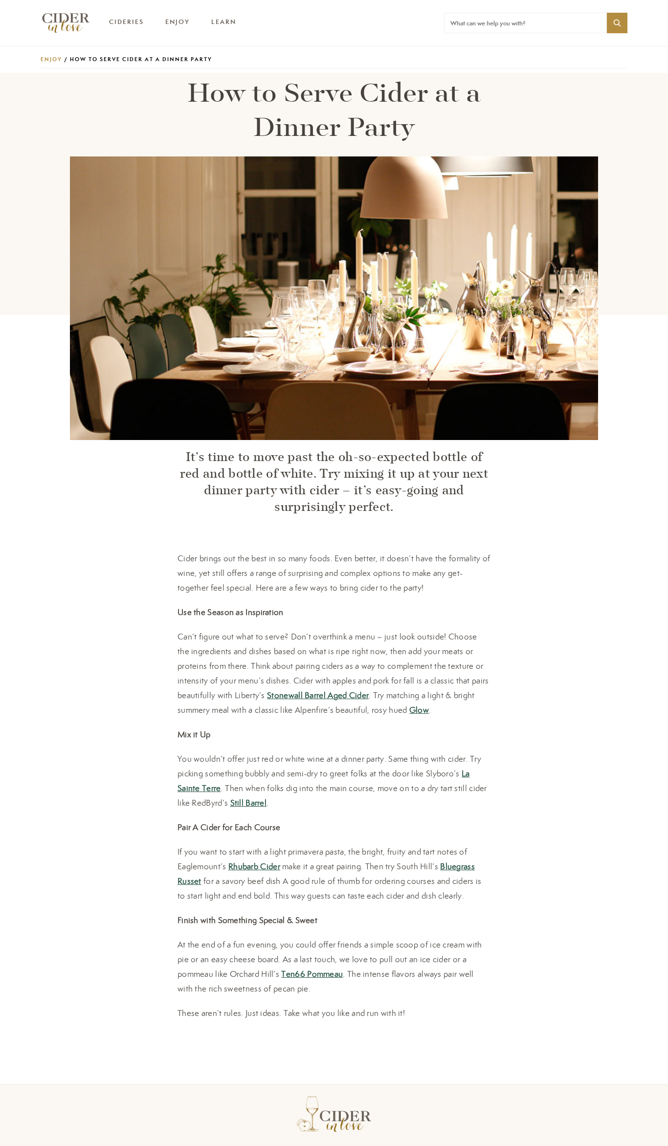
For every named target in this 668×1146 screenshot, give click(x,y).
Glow (419, 710)
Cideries (126, 22)
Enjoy (177, 22)
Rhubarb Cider (254, 866)
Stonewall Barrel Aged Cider (318, 695)
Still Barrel (248, 802)
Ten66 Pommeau (312, 974)
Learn (223, 22)
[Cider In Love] (65, 23)
